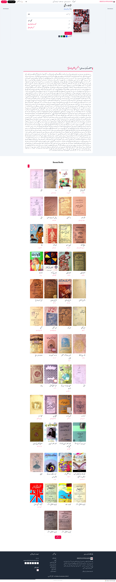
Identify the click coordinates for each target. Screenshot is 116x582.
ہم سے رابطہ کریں (55, 2)
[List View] (26, 166)
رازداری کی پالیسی (53, 567)
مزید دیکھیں (58, 537)
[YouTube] (32, 563)
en (37, 570)
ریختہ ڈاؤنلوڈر (54, 558)
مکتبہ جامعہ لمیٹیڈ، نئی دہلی (32, 24)
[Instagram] (30, 563)
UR (26, 2)
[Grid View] (28, 166)
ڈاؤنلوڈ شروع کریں (68, 33)
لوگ (72, 2)
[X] (35, 563)
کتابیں (74, 2)
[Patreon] (25, 563)
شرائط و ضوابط (54, 569)
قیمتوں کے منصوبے (53, 562)
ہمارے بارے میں (67, 2)
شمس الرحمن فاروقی (67, 9)
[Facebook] (37, 563)
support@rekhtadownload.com (31, 560)
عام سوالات (61, 2)
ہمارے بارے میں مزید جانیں (87, 571)
